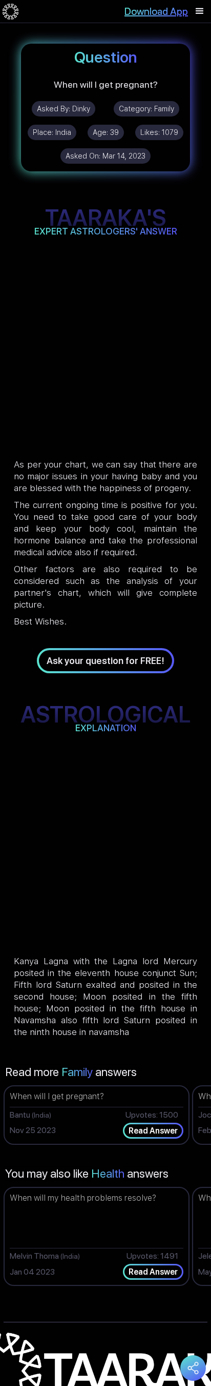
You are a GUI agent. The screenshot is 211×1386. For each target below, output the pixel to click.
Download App (156, 11)
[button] (199, 11)
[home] (10, 11)
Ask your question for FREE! (105, 660)
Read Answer (153, 1131)
